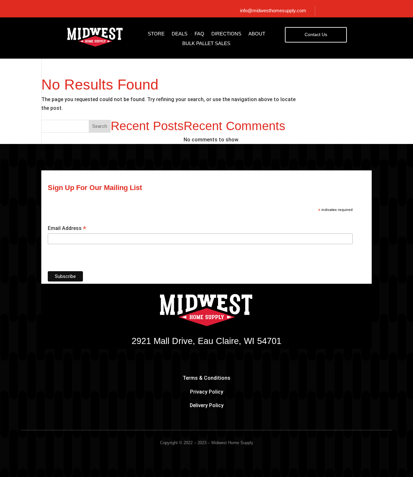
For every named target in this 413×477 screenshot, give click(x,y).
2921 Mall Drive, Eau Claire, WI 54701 (206, 341)
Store (156, 34)
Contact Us (316, 34)
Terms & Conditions (206, 378)
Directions (226, 34)
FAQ (199, 34)
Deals (179, 34)
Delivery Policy (207, 405)
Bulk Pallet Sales (206, 43)
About (256, 34)
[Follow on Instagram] (355, 10)
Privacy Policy (206, 392)
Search (99, 126)
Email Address (67, 228)
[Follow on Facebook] (344, 10)
